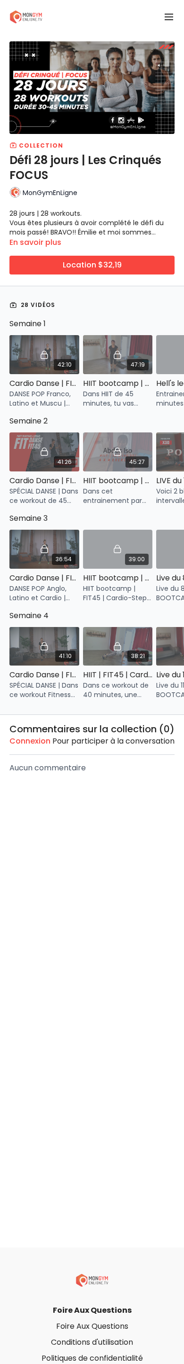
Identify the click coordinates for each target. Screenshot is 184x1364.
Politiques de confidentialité (92, 1358)
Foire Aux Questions (92, 1310)
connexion (29, 741)
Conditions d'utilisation (92, 1342)
